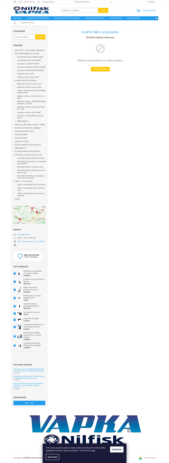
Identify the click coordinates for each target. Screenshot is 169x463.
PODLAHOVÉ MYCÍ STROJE (24, 131)
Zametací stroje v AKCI (25, 74)
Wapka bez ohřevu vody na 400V (29, 87)
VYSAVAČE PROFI (21, 138)
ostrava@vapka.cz (24, 234)
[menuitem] (17, 18)
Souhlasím (117, 449)
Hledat (103, 10)
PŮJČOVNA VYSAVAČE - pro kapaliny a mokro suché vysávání (31, 177)
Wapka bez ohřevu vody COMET (29, 112)
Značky (17, 199)
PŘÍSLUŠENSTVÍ (23, 121)
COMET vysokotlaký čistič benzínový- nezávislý (31, 194)
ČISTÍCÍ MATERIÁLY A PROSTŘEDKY (27, 151)
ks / (29, 403)
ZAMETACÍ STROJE (22, 141)
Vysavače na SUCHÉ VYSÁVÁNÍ (28, 64)
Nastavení (52, 457)
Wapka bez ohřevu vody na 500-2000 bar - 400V (30, 108)
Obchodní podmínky (82, 2)
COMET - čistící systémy (24, 181)
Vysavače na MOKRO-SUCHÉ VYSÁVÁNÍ (31, 67)
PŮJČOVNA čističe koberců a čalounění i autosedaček (32, 162)
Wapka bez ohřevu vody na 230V (29, 84)
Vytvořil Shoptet (150, 458)
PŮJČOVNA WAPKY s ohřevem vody (30, 167)
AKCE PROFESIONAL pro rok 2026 (27, 53)
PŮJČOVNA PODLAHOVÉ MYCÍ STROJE (31, 158)
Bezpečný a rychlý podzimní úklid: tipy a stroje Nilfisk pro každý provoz (28, 377)
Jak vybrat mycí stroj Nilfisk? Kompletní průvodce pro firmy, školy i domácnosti (28, 370)
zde (93, 450)
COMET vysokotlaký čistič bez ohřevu (31, 184)
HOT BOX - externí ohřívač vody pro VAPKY (30, 117)
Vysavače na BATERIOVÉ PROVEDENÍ (30, 70)
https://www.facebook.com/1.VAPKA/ (31, 241)
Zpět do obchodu (100, 69)
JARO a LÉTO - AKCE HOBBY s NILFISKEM (29, 50)
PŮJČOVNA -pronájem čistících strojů (28, 155)
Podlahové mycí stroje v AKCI (28, 77)
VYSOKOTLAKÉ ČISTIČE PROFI (26, 80)
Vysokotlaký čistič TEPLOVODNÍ (29, 60)
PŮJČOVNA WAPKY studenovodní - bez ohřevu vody (31, 171)
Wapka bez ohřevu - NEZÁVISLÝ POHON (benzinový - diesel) (31, 102)
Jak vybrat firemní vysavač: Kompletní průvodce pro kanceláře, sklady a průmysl (28, 385)
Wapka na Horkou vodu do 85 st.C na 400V (30, 97)
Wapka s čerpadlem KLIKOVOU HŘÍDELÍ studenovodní (31, 91)
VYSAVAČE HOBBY (21, 134)
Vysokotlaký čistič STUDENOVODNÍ (30, 57)
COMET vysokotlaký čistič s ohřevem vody (31, 189)
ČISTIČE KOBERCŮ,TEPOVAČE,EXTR (28, 145)
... (17, 245)
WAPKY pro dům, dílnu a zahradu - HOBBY (30, 124)
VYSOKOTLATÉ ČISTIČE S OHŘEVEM (28, 128)
